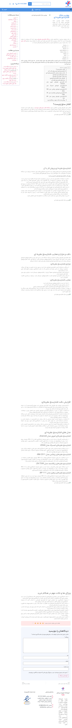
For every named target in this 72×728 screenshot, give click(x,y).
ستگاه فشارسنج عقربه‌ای (43, 39)
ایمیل (67, 661)
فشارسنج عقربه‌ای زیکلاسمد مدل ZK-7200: (56, 93)
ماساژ (14, 43)
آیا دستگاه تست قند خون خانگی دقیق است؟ (9, 71)
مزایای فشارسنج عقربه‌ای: (59, 75)
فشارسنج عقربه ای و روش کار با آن (56, 71)
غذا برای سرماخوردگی (11, 55)
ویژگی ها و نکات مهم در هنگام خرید (56, 100)
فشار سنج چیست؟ (60, 69)
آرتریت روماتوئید (12, 19)
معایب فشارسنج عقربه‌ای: (58, 76)
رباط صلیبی (13, 28)
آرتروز (15, 18)
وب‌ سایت (66, 666)
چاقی (15, 21)
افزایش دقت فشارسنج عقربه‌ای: (57, 78)
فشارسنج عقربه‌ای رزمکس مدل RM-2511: (56, 90)
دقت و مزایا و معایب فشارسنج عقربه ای (55, 73)
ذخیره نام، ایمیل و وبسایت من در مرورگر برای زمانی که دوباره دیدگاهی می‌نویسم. (48, 672)
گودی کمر (14, 40)
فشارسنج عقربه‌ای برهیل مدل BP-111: (56, 97)
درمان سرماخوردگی (11, 58)
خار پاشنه (14, 23)
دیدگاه (66, 637)
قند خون (14, 35)
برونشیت (14, 60)
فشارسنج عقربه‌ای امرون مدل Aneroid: (56, 83)
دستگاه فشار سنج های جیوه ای (42, 108)
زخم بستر (14, 30)
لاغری (15, 41)
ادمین (14, 66)
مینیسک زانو (13, 45)
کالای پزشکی (13, 36)
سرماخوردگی (13, 31)
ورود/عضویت (37, 9)
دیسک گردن (13, 26)
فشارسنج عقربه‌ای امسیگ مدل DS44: (56, 86)
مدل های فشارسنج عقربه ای (58, 80)
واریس (14, 47)
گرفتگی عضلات (12, 38)
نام (67, 655)
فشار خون (23, 41)
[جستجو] (30, 4)
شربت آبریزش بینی (11, 53)
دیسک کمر (13, 24)
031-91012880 (22, 4)
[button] (71, 9)
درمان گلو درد (13, 56)
